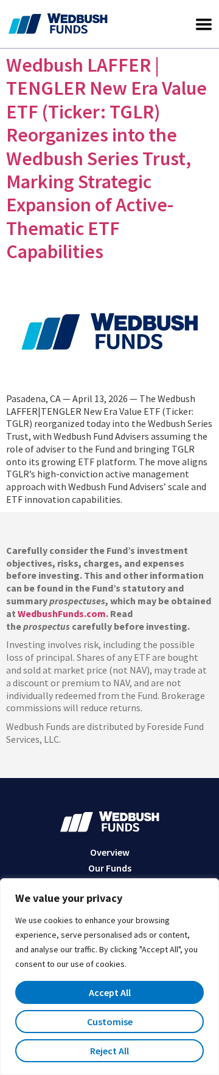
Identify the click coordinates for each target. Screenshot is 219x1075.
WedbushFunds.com (62, 613)
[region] (109, 976)
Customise (110, 1021)
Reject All (109, 1051)
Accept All (110, 992)
